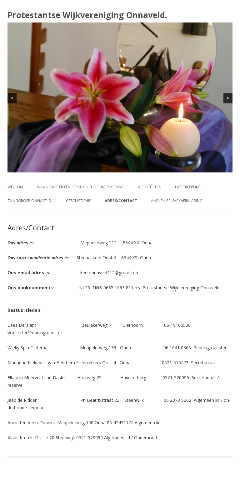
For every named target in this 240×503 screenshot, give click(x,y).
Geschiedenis (78, 200)
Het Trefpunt (188, 187)
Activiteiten (149, 187)
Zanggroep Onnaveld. (30, 200)
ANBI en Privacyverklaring (176, 200)
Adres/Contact (121, 200)
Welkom (15, 187)
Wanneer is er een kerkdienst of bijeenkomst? (80, 187)
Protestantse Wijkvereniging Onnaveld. (87, 15)
